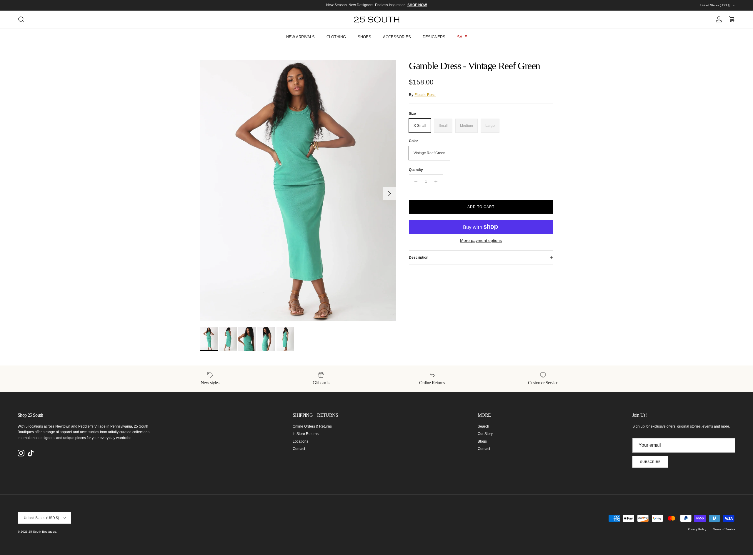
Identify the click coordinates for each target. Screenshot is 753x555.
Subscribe (650, 461)
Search (483, 426)
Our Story (485, 434)
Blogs (482, 441)
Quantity (416, 170)
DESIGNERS (434, 37)
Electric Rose (425, 95)
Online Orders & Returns (312, 426)
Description (418, 257)
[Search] (21, 19)
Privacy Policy (697, 529)
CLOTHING (336, 37)
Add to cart (480, 207)
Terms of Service (724, 529)
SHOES (364, 37)
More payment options (481, 240)
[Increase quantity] (437, 181)
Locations (300, 441)
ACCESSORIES (397, 37)
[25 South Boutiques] (376, 19)
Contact (299, 449)
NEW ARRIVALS (300, 37)
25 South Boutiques (42, 531)
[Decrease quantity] (414, 181)
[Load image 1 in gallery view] (298, 190)
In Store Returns (306, 434)
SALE (462, 37)
